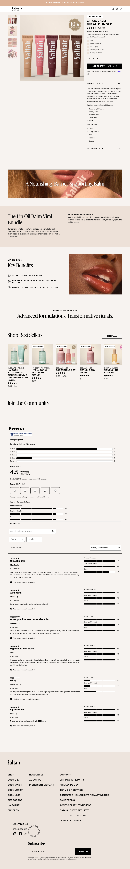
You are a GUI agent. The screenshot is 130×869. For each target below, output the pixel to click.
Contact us (20, 824)
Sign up (83, 851)
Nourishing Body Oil (111, 371)
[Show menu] (9, 9)
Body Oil (13, 780)
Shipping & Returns (72, 780)
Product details (95, 83)
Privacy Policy (69, 785)
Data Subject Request (74, 810)
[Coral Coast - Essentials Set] (66, 354)
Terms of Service (71, 790)
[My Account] (117, 9)
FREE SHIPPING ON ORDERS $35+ (65, 3)
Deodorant (15, 800)
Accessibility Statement (76, 805)
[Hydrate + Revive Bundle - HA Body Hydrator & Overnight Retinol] (18, 354)
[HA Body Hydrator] (42, 354)
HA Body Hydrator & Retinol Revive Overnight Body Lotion (18, 375)
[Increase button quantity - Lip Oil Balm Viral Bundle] (97, 58)
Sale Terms (67, 800)
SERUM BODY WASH (87, 371)
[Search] (113, 9)
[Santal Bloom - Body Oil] (114, 354)
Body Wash (15, 785)
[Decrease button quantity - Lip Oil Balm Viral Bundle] (89, 58)
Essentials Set (66, 370)
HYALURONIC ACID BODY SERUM (39, 372)
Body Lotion (15, 790)
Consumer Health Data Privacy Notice (84, 795)
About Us (35, 780)
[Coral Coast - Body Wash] (90, 354)
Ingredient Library (41, 785)
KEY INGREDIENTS (95, 148)
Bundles (13, 810)
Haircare (14, 805)
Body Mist (14, 795)
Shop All (112, 336)
